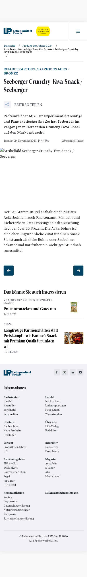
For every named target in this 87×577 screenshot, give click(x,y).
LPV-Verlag (52, 426)
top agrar (9, 480)
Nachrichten (52, 401)
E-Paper (50, 467)
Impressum (10, 501)
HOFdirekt (10, 485)
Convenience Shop (15, 472)
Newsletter (51, 447)
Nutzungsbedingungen (17, 510)
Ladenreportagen (55, 405)
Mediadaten (52, 476)
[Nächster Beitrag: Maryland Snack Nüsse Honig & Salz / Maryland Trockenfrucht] (78, 271)
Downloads (52, 451)
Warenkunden (53, 414)
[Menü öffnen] (78, 31)
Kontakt (8, 497)
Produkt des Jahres (15, 447)
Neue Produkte (12, 430)
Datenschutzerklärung (17, 505)
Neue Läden (52, 409)
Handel (8, 401)
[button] (23, 104)
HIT (6, 451)
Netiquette (10, 514)
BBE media (10, 463)
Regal (7, 476)
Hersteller (10, 405)
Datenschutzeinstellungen (61, 492)
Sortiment (10, 409)
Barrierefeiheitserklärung (19, 518)
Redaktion (51, 430)
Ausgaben (51, 463)
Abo (47, 472)
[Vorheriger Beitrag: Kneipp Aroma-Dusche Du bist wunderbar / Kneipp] (9, 271)
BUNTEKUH (11, 467)
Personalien (11, 414)
